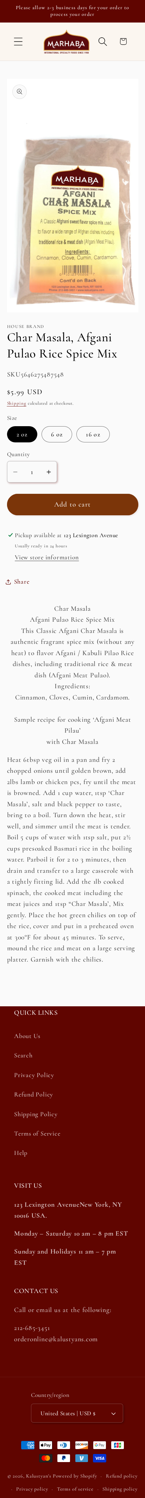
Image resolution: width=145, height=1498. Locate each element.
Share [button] (22, 581)
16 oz (93, 434)
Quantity (18, 454)
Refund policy (122, 1476)
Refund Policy (33, 1094)
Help (20, 1153)
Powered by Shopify (75, 1476)
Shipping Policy (36, 1114)
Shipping (16, 403)
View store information (47, 557)
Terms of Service (37, 1133)
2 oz (22, 434)
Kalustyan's (38, 1476)
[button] (18, 41)
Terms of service (75, 1489)
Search (23, 1055)
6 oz (57, 434)
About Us (27, 1036)
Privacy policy (32, 1489)
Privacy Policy (34, 1075)
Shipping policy (120, 1489)
